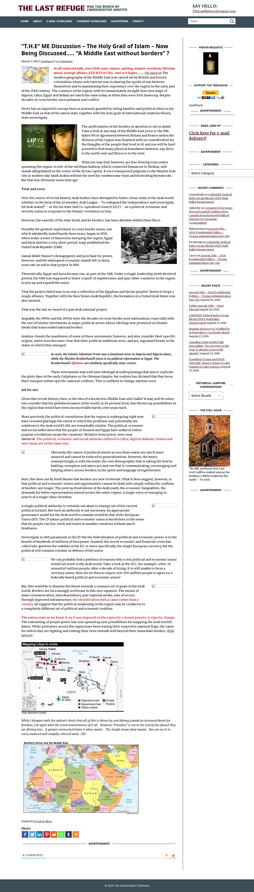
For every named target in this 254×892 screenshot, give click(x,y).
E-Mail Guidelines (59, 21)
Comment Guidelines (92, 21)
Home (25, 21)
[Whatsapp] (61, 834)
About (37, 21)
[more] (76, 834)
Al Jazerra (153, 73)
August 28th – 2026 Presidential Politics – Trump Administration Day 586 (209, 232)
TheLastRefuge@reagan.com (214, 11)
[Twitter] (32, 834)
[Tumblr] (68, 834)
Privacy (138, 21)
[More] (76, 834)
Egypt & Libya (43, 821)
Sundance (47, 61)
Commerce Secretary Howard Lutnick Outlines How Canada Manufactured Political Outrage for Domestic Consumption (211, 215)
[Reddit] (54, 834)
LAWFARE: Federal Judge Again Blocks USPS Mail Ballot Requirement (210, 198)
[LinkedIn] (39, 834)
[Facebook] (25, 834)
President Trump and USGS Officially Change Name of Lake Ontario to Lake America (209, 363)
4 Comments (64, 61)
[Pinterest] (47, 834)
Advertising (119, 21)
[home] (72, 8)
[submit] (232, 21)
